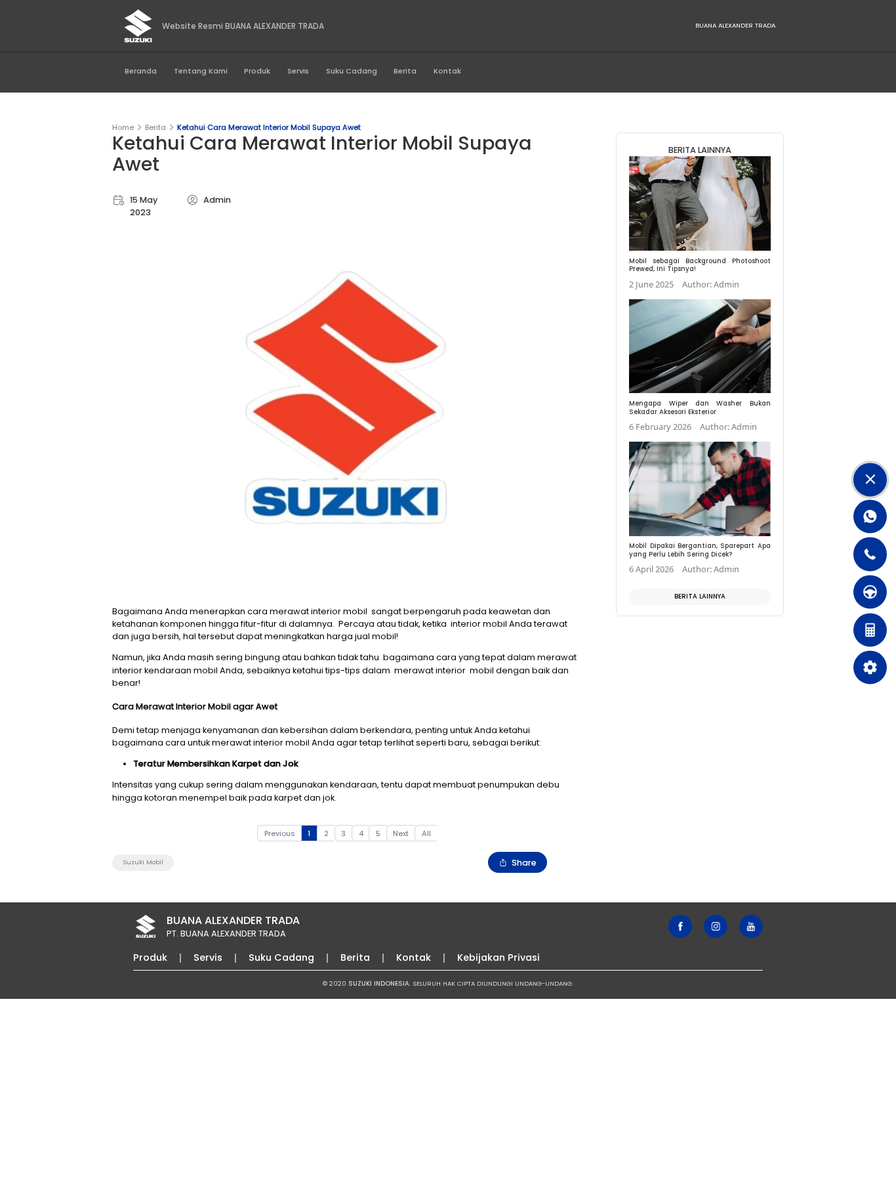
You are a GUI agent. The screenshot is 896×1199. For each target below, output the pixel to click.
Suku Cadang (351, 71)
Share (524, 862)
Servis (298, 71)
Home (123, 127)
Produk (257, 71)
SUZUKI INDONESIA (378, 983)
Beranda (141, 71)
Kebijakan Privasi (498, 957)
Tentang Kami (201, 71)
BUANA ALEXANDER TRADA (735, 25)
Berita (405, 71)
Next (401, 833)
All (426, 833)
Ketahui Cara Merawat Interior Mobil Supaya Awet (269, 127)
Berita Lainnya (699, 596)
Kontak (447, 71)
